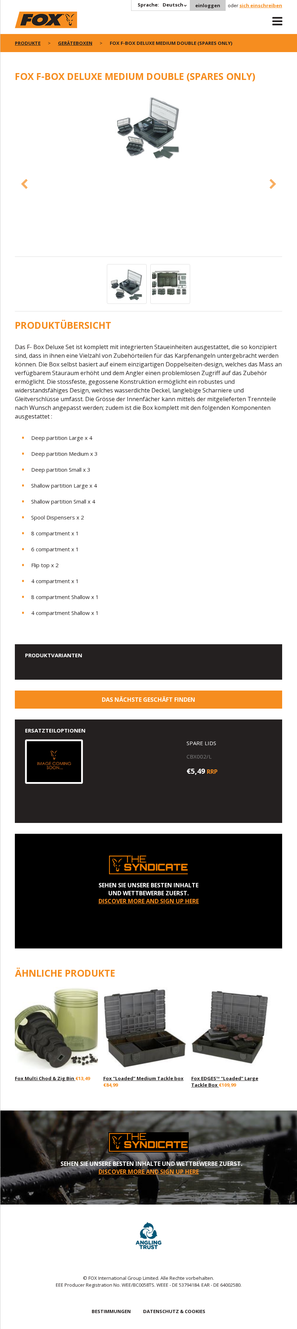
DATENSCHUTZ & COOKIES (174, 1311)
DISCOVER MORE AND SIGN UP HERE (149, 901)
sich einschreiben (260, 5)
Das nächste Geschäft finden (148, 700)
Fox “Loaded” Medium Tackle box (143, 1078)
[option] (148, 127)
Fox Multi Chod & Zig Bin (45, 1078)
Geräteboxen (75, 43)
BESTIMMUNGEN (111, 1311)
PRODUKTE (28, 43)
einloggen (207, 5)
